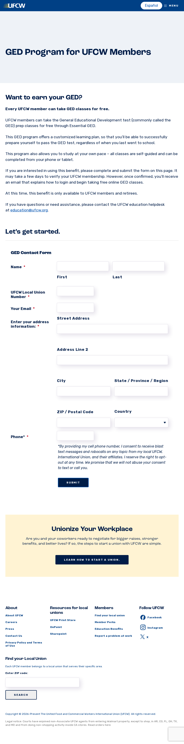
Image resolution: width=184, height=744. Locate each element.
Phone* (19, 437)
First (62, 277)
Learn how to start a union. (92, 559)
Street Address (73, 318)
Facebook (154, 617)
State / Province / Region (141, 380)
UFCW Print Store (63, 620)
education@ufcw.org (29, 210)
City (61, 380)
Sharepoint (58, 633)
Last (117, 277)
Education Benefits (109, 628)
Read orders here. (99, 724)
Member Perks (105, 622)
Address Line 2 (72, 349)
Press (9, 628)
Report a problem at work (113, 635)
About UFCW (14, 615)
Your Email (23, 308)
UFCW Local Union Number (28, 294)
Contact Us (13, 635)
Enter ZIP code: (16, 673)
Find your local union (110, 615)
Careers (11, 622)
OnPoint (56, 627)
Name (18, 267)
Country (123, 411)
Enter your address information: (30, 324)
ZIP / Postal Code (75, 412)
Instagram (155, 627)
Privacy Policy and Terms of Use (23, 644)
